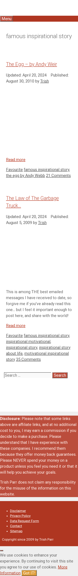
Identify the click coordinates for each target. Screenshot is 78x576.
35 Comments (28, 359)
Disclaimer (18, 511)
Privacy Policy (20, 516)
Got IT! (29, 573)
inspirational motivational (28, 341)
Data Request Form (24, 521)
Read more (15, 159)
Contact (16, 526)
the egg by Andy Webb (25, 175)
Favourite (14, 169)
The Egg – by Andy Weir (31, 64)
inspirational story (21, 347)
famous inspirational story (46, 169)
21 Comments (58, 175)
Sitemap (16, 531)
